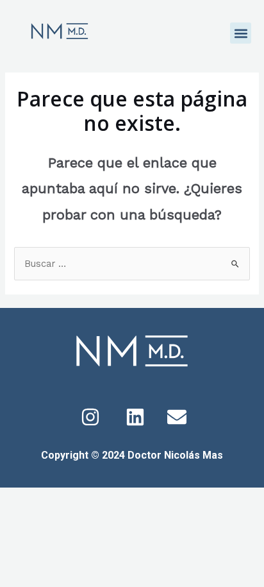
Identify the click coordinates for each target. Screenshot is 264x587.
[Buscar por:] (131, 263)
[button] (240, 33)
